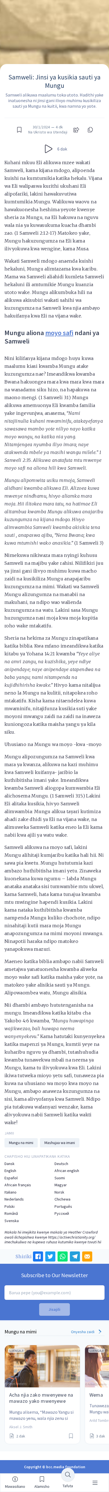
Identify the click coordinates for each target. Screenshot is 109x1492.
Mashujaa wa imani (59, 1142)
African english (66, 1170)
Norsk (59, 1192)
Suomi (59, 1178)
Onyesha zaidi (83, 1331)
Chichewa (62, 1199)
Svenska (11, 1220)
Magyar (60, 1185)
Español (11, 1178)
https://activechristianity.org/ (71, 1237)
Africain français (17, 1185)
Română (11, 1213)
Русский (61, 1213)
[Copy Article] (89, 129)
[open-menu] (95, 1483)
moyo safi (59, 332)
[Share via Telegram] (75, 1256)
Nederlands (14, 1199)
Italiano (10, 1192)
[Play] (48, 148)
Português (63, 1206)
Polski (9, 1206)
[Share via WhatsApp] (63, 1256)
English (10, 1170)
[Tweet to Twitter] (50, 1256)
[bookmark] (19, 129)
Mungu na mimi (21, 1142)
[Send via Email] (87, 1256)
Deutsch (61, 1163)
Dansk (9, 1163)
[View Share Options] (76, 129)
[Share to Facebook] (38, 1256)
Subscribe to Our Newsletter (54, 1275)
